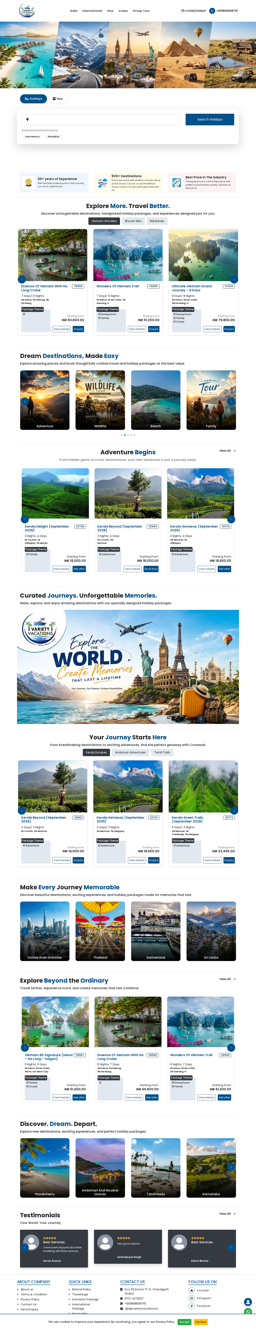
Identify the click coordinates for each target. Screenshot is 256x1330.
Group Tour (141, 11)
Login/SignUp (195, 11)
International (92, 11)
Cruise (123, 11)
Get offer (79, 569)
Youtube (203, 1290)
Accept (184, 1322)
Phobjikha (53, 136)
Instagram (204, 1298)
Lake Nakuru (32, 136)
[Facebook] (192, 1306)
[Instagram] (192, 1298)
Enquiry (78, 329)
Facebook (203, 1306)
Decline (201, 1322)
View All (225, 451)
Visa (110, 11)
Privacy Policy (165, 1322)
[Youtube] (192, 1290)
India (73, 11)
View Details (62, 329)
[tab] (33, 98)
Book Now (151, 569)
